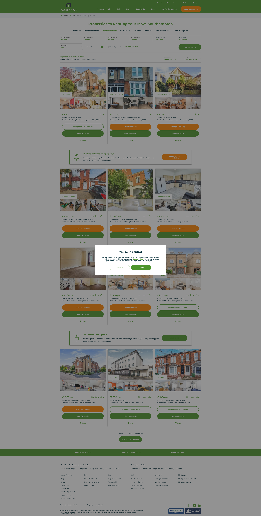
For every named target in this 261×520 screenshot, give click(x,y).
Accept (141, 267)
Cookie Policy (138, 259)
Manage (120, 267)
